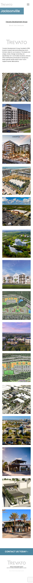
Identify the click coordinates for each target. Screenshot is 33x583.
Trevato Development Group (16, 22)
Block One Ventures (16, 25)
